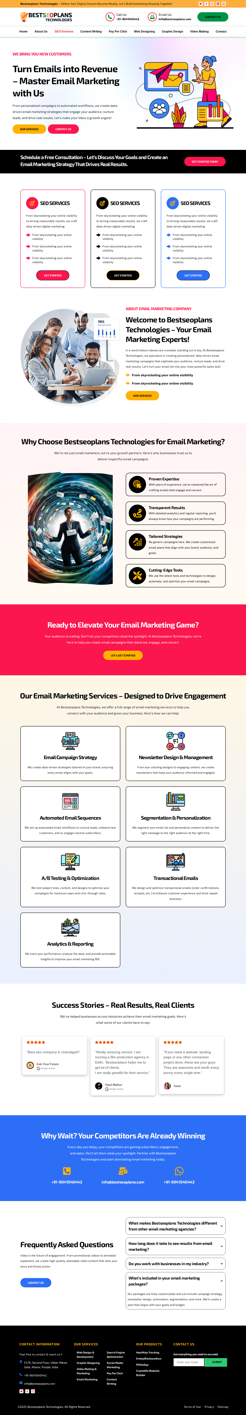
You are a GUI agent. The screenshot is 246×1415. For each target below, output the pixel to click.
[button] (175, 1226)
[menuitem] (23, 31)
